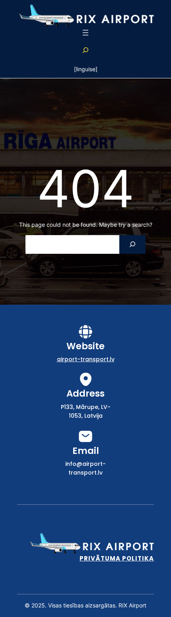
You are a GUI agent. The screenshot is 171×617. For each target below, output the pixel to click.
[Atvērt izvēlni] (85, 32)
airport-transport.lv (86, 359)
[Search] (132, 244)
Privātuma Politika (117, 558)
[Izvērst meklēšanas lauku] (85, 50)
